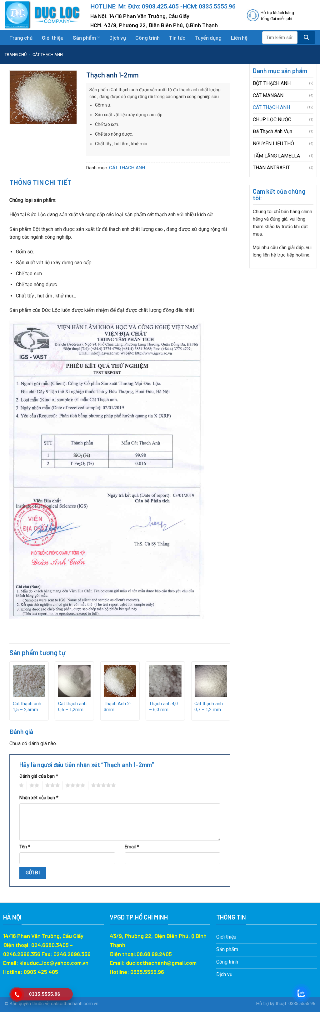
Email (132, 847)
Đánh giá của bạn (38, 776)
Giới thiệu (52, 37)
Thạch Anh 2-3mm (117, 706)
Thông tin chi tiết (40, 182)
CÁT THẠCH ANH (47, 54)
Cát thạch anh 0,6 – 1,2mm (72, 706)
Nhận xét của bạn (38, 797)
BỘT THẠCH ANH (272, 83)
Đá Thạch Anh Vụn (272, 131)
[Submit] (306, 37)
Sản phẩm (84, 37)
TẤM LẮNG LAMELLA (276, 156)
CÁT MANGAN (268, 95)
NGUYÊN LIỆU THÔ (273, 144)
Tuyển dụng (208, 37)
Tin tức (177, 37)
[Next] (230, 693)
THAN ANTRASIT (271, 168)
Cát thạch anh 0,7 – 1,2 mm (208, 706)
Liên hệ (239, 37)
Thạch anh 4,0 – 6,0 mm (163, 706)
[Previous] (9, 693)
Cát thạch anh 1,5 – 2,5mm (27, 706)
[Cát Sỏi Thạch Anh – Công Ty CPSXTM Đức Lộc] (43, 15)
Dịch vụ (117, 37)
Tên (24, 847)
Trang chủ (20, 37)
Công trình (147, 37)
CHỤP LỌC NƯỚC (272, 119)
